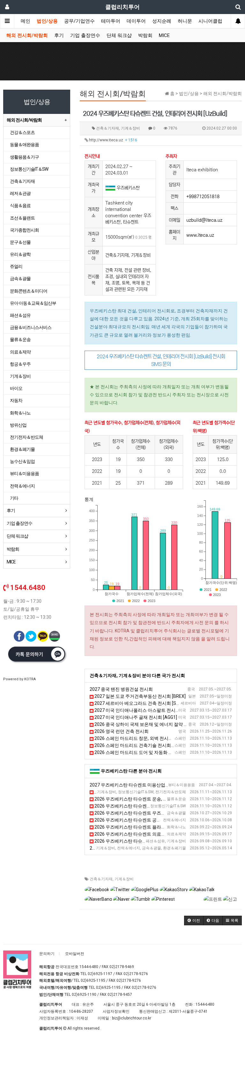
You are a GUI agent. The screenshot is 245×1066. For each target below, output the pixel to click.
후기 (59, 35)
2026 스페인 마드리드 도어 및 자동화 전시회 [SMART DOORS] (155, 752)
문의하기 (47, 953)
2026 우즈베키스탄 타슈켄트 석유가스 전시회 (135, 848)
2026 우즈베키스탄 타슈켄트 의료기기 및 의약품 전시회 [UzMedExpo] (162, 834)
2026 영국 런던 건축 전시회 (121, 731)
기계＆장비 (124, 879)
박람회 (145, 35)
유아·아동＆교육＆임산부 (33, 303)
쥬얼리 (16, 266)
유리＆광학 (20, 254)
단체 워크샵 (119, 35)
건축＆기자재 (101, 879)
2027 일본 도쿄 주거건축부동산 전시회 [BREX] (139, 696)
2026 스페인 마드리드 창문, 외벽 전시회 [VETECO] (143, 738)
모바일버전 (74, 953)
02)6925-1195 (93, 980)
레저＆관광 (20, 193)
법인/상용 (47, 21)
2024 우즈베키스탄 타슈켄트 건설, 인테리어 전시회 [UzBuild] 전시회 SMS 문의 (161, 360)
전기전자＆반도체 (26, 437)
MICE (164, 35)
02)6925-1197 (100, 974)
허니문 (185, 21)
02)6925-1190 (84, 994)
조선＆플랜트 (22, 217)
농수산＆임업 (22, 461)
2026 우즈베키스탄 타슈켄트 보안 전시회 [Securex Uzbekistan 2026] (161, 806)
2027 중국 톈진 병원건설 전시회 (121, 689)
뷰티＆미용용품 (24, 473)
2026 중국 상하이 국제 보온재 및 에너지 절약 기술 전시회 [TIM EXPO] (162, 724)
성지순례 (161, 21)
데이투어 (136, 21)
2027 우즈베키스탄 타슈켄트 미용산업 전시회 (135, 784)
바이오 (16, 388)
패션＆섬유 (20, 315)
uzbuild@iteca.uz (204, 220)
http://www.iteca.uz (112, 140)
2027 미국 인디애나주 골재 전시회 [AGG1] (135, 717)
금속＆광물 (20, 278)
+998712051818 (202, 196)
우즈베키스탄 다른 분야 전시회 (131, 770)
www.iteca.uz (200, 235)
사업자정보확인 (116, 1011)
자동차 (16, 400)
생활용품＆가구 (24, 157)
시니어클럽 (210, 21)
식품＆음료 (20, 205)
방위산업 (18, 425)
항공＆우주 (20, 364)
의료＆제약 (20, 351)
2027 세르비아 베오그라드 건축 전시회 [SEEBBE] (142, 703)
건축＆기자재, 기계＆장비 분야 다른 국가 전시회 (137, 675)
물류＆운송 (20, 339)
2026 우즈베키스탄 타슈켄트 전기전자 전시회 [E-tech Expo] (152, 791)
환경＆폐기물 (22, 449)
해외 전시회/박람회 (27, 35)
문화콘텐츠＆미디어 (28, 291)
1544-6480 (88, 967)
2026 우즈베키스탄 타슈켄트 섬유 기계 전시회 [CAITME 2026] (154, 841)
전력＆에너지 (22, 485)
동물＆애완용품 (24, 144)
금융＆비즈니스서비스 (30, 327)
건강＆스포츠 (22, 132)
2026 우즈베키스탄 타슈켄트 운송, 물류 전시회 (139, 798)
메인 (25, 21)
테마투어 (110, 21)
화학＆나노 (20, 412)
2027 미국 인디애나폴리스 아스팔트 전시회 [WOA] (143, 710)
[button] (194, 920)
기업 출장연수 (85, 35)
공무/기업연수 (79, 21)
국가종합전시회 (24, 230)
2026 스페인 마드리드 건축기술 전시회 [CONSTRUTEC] (148, 745)
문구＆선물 (20, 242)
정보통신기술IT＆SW (29, 169)
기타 (14, 498)
